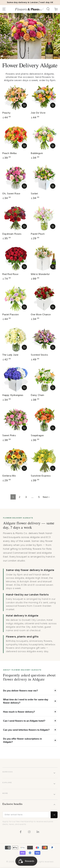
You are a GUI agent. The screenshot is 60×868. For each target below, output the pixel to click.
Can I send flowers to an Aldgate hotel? (24, 720)
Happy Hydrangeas (12, 395)
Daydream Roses (11, 234)
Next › (46, 497)
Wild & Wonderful (40, 274)
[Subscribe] (54, 814)
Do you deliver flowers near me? (20, 690)
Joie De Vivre (38, 112)
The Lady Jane (10, 354)
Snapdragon (37, 435)
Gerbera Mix (9, 475)
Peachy (6, 112)
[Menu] (4, 9)
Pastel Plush (37, 234)
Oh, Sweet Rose (11, 193)
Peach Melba (9, 153)
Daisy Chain (37, 395)
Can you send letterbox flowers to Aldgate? (26, 730)
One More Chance (41, 314)
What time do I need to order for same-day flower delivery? (25, 701)
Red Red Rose (10, 274)
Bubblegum (37, 153)
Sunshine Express (41, 475)
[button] (48, 9)
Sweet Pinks (9, 435)
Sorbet (34, 193)
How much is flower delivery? (19, 711)
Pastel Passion (10, 314)
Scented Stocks (39, 354)
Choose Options (24, 105)
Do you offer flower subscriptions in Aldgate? (22, 740)
